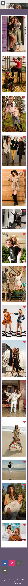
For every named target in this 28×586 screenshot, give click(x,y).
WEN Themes (19, 583)
